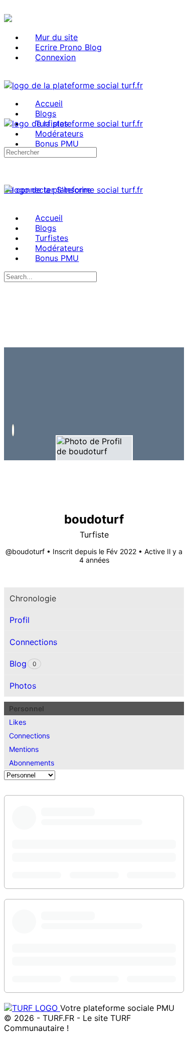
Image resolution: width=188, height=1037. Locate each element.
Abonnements (31, 762)
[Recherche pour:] (50, 152)
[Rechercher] (9, 180)
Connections (29, 735)
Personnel (26, 708)
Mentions (24, 749)
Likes (17, 722)
